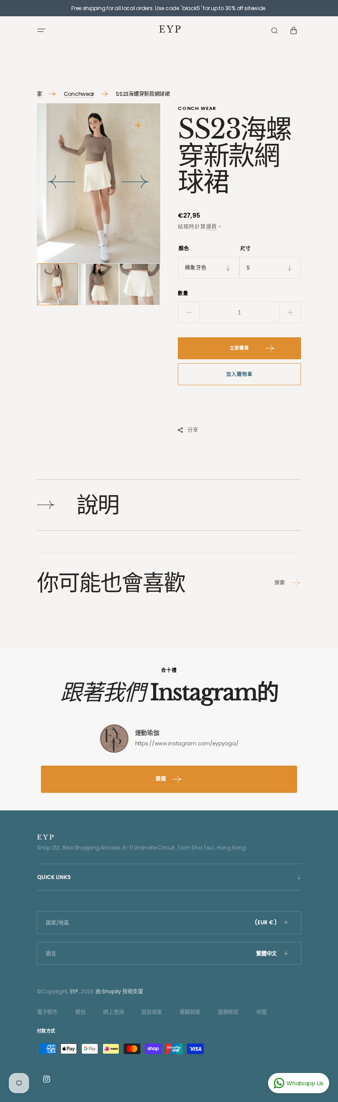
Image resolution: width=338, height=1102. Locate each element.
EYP (74, 991)
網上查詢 (113, 1012)
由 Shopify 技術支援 (119, 991)
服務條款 (228, 1012)
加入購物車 (239, 374)
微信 (80, 1012)
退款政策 (151, 1012)
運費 (211, 226)
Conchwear (79, 94)
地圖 (261, 1012)
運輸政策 (190, 1012)
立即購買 (239, 348)
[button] (41, 30)
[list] (98, 183)
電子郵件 (47, 1012)
